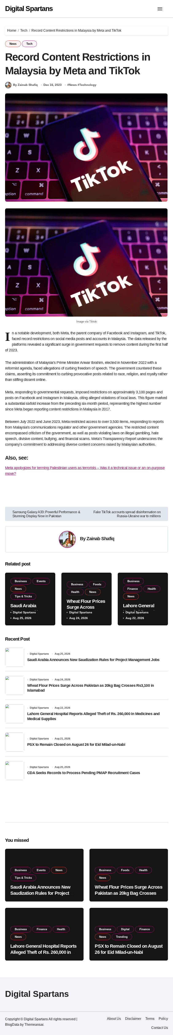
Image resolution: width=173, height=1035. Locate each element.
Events (41, 581)
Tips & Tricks (23, 596)
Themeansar (33, 1024)
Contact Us (159, 1028)
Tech (29, 43)
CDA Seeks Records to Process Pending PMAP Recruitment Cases (83, 773)
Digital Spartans (29, 8)
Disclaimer (133, 1018)
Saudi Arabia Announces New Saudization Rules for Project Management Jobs (93, 660)
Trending (122, 936)
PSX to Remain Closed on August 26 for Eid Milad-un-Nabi (76, 744)
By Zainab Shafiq (25, 84)
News (12, 43)
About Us (114, 1018)
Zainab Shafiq (100, 538)
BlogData (12, 1024)
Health (75, 592)
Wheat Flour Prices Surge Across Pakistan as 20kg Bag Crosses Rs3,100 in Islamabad (128, 893)
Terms (149, 1018)
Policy (163, 1018)
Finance (132, 588)
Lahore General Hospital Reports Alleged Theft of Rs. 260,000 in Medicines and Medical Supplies (43, 952)
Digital (125, 929)
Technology (87, 84)
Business (21, 581)
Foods (97, 584)
